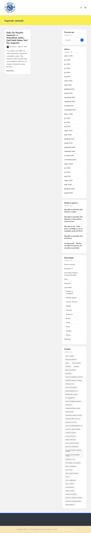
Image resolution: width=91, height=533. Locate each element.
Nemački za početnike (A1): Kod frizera (73, 237)
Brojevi (68, 318)
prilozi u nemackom (71, 466)
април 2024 (68, 81)
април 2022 (68, 180)
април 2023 (68, 130)
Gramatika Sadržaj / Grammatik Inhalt (71, 274)
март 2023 (68, 135)
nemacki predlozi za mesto (73, 418)
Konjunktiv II (68, 268)
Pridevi (68, 322)
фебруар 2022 (69, 189)
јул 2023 (67, 118)
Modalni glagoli (71, 298)
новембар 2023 (69, 101)
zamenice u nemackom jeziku (73, 501)
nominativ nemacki (70, 432)
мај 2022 (67, 176)
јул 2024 (67, 68)
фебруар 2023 (69, 139)
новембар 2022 (69, 151)
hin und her (68, 373)
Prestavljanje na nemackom (73, 463)
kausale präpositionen (71, 391)
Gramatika (68, 287)
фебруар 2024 (69, 89)
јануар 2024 (68, 93)
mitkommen (69, 404)
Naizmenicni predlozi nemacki (73, 415)
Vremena (69, 310)
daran (67, 363)
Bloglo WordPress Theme (66, 529)
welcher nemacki (70, 490)
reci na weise (69, 469)
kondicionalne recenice (71, 394)
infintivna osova (70, 384)
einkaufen (68, 366)
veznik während (70, 487)
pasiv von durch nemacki (72, 443)
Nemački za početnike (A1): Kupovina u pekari (73, 211)
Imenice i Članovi (71, 302)
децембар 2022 (69, 147)
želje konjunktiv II (70, 504)
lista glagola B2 (70, 397)
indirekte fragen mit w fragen (73, 380)
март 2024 (68, 85)
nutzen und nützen (71, 436)
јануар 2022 (68, 193)
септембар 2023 (70, 110)
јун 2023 (67, 122)
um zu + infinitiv (70, 483)
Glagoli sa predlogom (69, 292)
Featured (67, 283)
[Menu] (85, 7)
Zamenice (69, 314)
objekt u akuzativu (70, 439)
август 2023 (68, 114)
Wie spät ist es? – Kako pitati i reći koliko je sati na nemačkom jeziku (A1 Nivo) (73, 229)
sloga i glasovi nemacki (72, 473)
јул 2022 (67, 168)
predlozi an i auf (70, 459)
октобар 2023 (69, 106)
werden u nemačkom (71, 494)
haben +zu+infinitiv (71, 370)
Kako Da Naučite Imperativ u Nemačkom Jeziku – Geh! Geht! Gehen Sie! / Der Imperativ (17, 38)
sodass (67, 476)
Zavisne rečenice (69, 264)
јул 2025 (67, 60)
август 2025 (68, 56)
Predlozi (68, 331)
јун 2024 (67, 72)
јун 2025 (67, 64)
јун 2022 (67, 172)
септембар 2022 (70, 160)
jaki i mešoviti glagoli (71, 387)
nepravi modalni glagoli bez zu (74, 425)
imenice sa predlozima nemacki (74, 377)
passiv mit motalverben (72, 446)
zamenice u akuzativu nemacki (74, 497)
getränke (76, 366)
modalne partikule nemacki (73, 408)
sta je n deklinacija (70, 480)
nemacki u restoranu (71, 422)
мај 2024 (67, 76)
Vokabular (67, 339)
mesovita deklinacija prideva (73, 401)
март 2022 (68, 184)
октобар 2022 (69, 155)
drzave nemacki (76, 363)
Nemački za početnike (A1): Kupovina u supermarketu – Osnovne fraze (73, 219)
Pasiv (66, 279)
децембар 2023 (69, 97)
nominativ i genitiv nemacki (73, 429)
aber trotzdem (70, 356)
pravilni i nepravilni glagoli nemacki (72, 455)
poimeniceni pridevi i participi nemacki (73, 451)
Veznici (68, 335)
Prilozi (68, 327)
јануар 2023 (68, 143)
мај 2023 (67, 126)
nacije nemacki (69, 411)
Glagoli (68, 306)
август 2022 (68, 164)
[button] (82, 40)
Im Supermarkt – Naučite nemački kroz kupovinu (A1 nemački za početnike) (73, 246)
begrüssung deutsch (71, 359)
